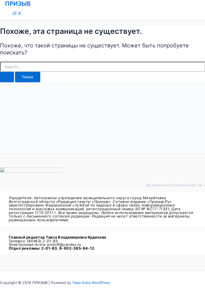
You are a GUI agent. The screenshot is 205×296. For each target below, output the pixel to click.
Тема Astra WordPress (91, 282)
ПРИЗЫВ (18, 3)
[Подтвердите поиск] (7, 77)
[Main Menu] (17, 13)
